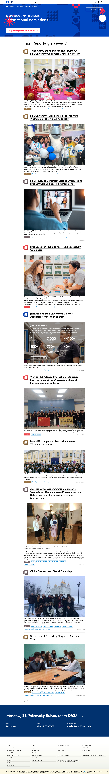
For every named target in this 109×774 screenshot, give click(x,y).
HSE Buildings (10, 760)
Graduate (34, 753)
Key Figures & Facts (11, 748)
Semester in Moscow (37, 760)
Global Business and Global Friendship (51, 571)
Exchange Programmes (37, 755)
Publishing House (86, 750)
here (59, 771)
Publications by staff (87, 745)
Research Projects (61, 750)
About (9, 743)
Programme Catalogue (37, 748)
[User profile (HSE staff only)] (99, 2)
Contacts (76, 2)
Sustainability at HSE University (14, 750)
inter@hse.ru (11, 726)
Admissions (34, 745)
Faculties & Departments (12, 753)
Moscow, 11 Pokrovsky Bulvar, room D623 (41, 715)
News (35, 6)
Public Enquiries (10, 765)
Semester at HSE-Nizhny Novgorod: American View (55, 637)
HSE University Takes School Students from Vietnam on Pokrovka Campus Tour (54, 117)
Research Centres (61, 748)
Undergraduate (35, 750)
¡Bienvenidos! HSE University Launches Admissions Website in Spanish (51, 315)
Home (24, 2)
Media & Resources (88, 743)
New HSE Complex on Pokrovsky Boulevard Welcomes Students (53, 443)
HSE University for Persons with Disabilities (17, 762)
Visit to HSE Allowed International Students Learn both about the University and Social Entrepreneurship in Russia (54, 380)
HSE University (10, 6)
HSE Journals (85, 748)
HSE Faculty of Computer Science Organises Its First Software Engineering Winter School (56, 182)
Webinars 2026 (68, 2)
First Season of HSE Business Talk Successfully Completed (55, 248)
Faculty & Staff (10, 757)
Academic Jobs (60, 757)
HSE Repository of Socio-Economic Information (93, 755)
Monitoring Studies (61, 753)
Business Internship (36, 762)
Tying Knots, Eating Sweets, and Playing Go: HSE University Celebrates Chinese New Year (55, 52)
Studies (34, 743)
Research (60, 743)
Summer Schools (36, 757)
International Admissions (24, 6)
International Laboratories (63, 745)
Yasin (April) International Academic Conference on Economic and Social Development (68, 761)
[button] (25, 523)
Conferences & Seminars (63, 755)
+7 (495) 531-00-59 (45, 726)
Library (83, 753)
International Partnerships (13, 755)
